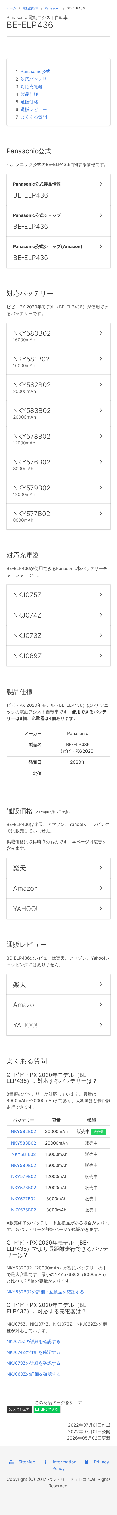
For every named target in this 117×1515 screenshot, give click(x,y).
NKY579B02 (23, 1176)
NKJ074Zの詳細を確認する (33, 1352)
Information (62, 1462)
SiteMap (24, 1462)
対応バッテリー (36, 79)
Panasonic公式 (35, 71)
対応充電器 (31, 86)
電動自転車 (30, 8)
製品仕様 (29, 94)
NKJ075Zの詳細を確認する (33, 1341)
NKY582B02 (23, 1131)
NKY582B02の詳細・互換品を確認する (45, 1291)
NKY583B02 (23, 1143)
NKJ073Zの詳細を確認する (33, 1363)
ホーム (11, 8)
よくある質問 (34, 117)
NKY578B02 (23, 1187)
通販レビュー (34, 109)
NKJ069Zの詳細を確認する (34, 1374)
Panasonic (53, 8)
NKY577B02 (23, 1198)
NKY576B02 (23, 1209)
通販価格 (29, 101)
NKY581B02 (23, 1154)
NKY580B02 (23, 1165)
